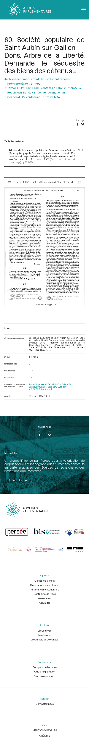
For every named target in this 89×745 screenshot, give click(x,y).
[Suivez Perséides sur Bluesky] (50, 435)
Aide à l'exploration (44, 671)
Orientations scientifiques (44, 585)
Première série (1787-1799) (24, 83)
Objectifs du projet (44, 580)
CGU (44, 724)
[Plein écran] (79, 182)
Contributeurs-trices (44, 593)
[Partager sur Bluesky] (82, 124)
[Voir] (74, 71)
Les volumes (44, 630)
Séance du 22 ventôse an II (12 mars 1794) (33, 96)
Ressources (44, 598)
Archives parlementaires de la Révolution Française (37, 79)
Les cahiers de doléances (44, 639)
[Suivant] (49, 298)
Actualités (44, 602)
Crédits (44, 735)
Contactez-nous (45, 703)
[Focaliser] (82, 150)
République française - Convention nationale (36, 92)
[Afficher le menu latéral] (9, 182)
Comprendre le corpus (44, 667)
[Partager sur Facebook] (77, 124)
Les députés (44, 635)
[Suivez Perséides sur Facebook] (39, 435)
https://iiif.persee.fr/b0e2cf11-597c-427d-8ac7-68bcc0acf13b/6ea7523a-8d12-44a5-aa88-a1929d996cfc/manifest (50, 386)
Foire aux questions (44, 676)
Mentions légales (44, 730)
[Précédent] (39, 298)
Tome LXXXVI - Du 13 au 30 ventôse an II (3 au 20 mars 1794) (44, 87)
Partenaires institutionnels (44, 589)
